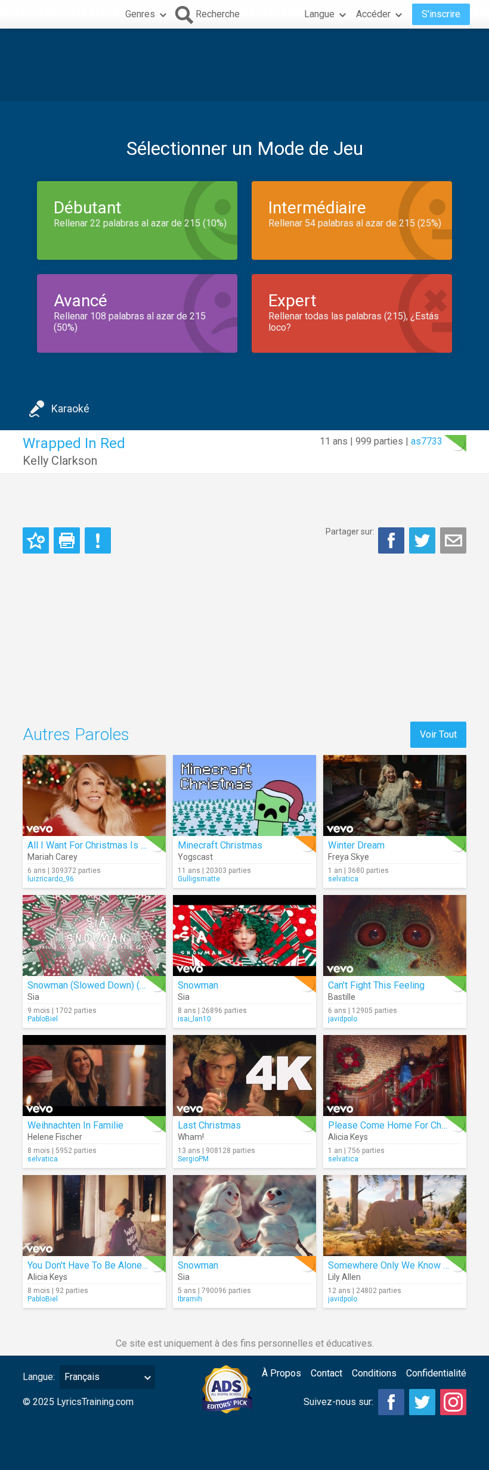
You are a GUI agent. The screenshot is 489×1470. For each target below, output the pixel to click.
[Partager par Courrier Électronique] (453, 540)
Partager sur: (350, 531)
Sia (33, 997)
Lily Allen (344, 1277)
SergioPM (193, 1159)
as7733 (426, 441)
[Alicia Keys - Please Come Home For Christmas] (394, 1075)
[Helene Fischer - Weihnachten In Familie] (94, 1075)
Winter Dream (356, 845)
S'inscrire (441, 14)
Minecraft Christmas (220, 845)
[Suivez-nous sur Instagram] (453, 1402)
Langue (319, 14)
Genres (140, 14)
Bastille (341, 997)
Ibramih (190, 1299)
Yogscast (195, 857)
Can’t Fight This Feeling (376, 985)
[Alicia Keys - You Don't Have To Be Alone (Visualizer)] (94, 1215)
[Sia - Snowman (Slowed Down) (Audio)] (94, 935)
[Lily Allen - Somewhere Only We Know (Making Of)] (394, 1215)
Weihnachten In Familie (75, 1125)
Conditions (374, 1373)
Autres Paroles (76, 734)
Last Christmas (209, 1125)
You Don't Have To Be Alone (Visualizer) (109, 1265)
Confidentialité (436, 1373)
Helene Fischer (54, 1137)
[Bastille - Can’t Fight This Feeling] (394, 935)
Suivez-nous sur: (338, 1401)
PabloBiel (42, 1019)
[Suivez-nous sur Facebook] (391, 1402)
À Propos (281, 1373)
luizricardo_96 (50, 879)
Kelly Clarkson (60, 460)
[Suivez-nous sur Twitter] (422, 1402)
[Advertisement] (244, 65)
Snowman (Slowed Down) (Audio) (96, 985)
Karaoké (70, 408)
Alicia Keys (348, 1137)
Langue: (39, 1376)
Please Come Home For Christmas (400, 1125)
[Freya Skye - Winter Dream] (394, 795)
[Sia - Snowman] (244, 935)
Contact (326, 1373)
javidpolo (342, 1019)
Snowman (198, 985)
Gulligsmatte (199, 879)
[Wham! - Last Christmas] (244, 1075)
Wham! (191, 1137)
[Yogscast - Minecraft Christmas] (244, 795)
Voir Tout (438, 734)
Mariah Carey (52, 857)
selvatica (343, 879)
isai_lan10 (194, 1019)
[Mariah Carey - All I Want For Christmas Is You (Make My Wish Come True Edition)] (94, 795)
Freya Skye (348, 857)
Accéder (373, 14)
